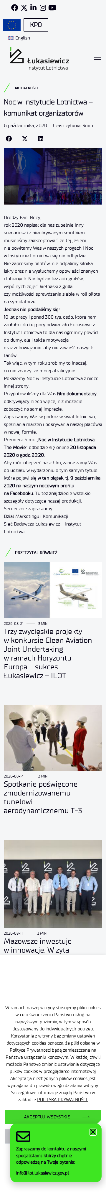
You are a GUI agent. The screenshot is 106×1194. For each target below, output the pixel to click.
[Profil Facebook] (14, 7)
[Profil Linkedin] (33, 7)
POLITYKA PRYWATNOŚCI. (62, 1099)
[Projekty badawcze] (12, 25)
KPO (36, 25)
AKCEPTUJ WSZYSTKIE (47, 1116)
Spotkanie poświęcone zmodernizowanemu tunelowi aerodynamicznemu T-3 (43, 797)
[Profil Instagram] (43, 7)
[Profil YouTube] (52, 7)
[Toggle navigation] (97, 58)
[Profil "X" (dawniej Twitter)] (24, 7)
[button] (9, 139)
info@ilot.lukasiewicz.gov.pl (42, 1173)
